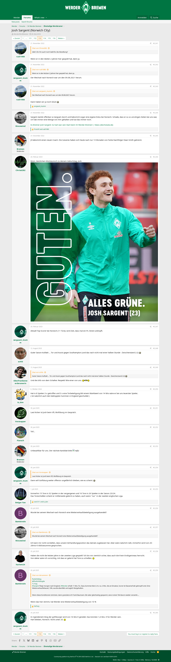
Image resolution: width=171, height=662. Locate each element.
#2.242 (155, 65)
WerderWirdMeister (21, 34)
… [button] (26, 38)
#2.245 (155, 136)
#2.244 (155, 113)
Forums (27, 17)
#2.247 (155, 326)
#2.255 (155, 489)
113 (39, 38)
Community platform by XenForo (74, 656)
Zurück (17, 38)
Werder (17, 17)
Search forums (27, 22)
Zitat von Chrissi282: (39, 48)
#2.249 (155, 367)
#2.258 (155, 551)
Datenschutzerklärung (135, 652)
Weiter (60, 38)
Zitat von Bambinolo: (40, 532)
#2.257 (155, 527)
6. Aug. (35, 583)
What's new (39, 17)
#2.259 (155, 570)
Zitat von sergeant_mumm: (42, 91)
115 (49, 38)
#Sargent (35, 586)
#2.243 (155, 86)
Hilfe (147, 652)
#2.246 (155, 157)
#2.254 (155, 467)
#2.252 (155, 427)
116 (54, 38)
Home (153, 652)
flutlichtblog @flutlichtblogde (38, 580)
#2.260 (155, 613)
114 (44, 38)
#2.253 (155, 446)
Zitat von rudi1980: (39, 69)
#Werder (64, 586)
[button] (46, 17)
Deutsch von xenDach (106, 656)
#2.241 (155, 43)
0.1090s (141, 660)
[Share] (150, 43)
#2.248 (155, 348)
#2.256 (155, 508)
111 (30, 38)
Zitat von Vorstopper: (40, 472)
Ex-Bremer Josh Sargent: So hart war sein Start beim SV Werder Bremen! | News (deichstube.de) (72, 125)
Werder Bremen (20, 652)
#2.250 (155, 389)
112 (35, 38)
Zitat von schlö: (37, 372)
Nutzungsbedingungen (116, 652)
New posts (16, 22)
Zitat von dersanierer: (40, 575)
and (41, 129)
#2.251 (155, 408)
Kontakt (103, 652)
